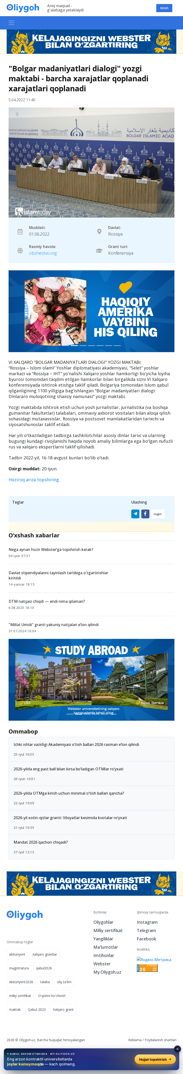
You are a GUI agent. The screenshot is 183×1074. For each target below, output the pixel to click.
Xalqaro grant (63, 1009)
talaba (45, 982)
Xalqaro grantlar (44, 954)
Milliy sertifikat (108, 930)
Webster (102, 964)
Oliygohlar (103, 922)
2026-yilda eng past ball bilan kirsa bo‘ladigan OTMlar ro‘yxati (68, 769)
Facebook (146, 939)
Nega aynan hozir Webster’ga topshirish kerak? (51, 549)
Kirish (164, 8)
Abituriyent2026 (21, 982)
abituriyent (17, 954)
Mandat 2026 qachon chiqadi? (41, 842)
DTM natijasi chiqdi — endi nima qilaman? (47, 601)
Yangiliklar (103, 939)
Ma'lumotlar (105, 947)
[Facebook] (145, 514)
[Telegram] (135, 514)
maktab (15, 1009)
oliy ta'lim (64, 982)
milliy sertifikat (20, 995)
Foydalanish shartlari (160, 1040)
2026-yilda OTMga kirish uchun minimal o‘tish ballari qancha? (69, 793)
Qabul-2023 (37, 1009)
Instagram (147, 922)
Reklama (135, 1040)
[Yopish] (177, 1049)
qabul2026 (44, 968)
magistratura (19, 968)
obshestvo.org (43, 253)
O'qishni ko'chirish (52, 995)
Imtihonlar (103, 955)
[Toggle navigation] (11, 23)
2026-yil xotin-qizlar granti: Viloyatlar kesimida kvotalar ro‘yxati (70, 818)
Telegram (146, 930)
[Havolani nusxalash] (158, 514)
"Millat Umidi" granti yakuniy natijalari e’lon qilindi (54, 624)
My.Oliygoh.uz (107, 972)
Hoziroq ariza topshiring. (34, 479)
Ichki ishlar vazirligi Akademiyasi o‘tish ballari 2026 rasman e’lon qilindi (76, 744)
